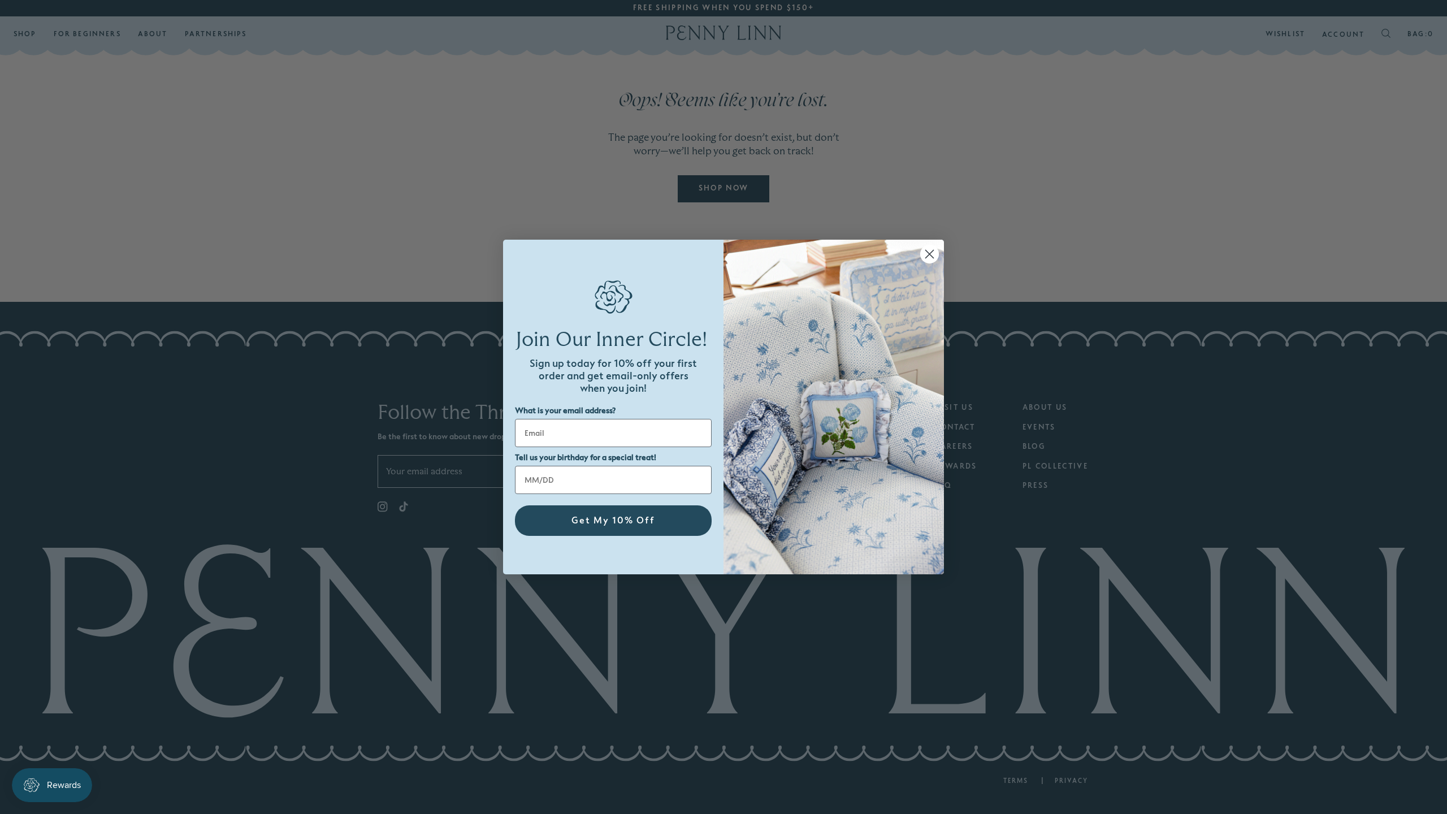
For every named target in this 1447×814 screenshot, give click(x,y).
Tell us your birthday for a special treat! (585, 457)
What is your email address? (565, 410)
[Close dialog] (929, 254)
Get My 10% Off (613, 520)
